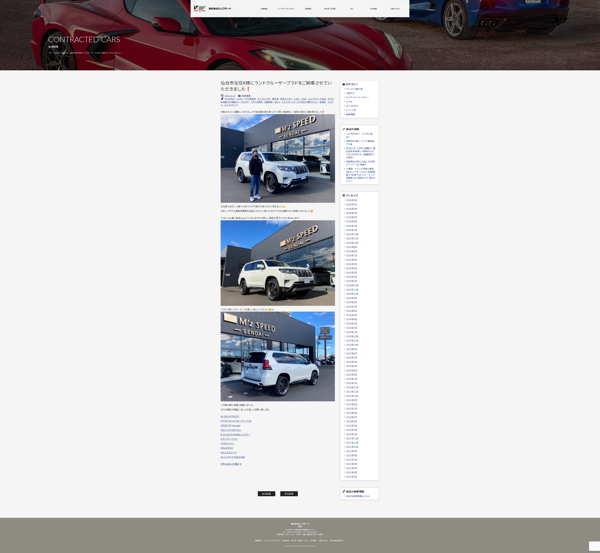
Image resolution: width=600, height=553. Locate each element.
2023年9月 (351, 349)
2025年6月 (351, 259)
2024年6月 (351, 310)
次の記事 (289, 493)
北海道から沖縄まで (230, 101)
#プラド (224, 420)
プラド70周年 (257, 101)
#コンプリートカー (229, 438)
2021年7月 (351, 459)
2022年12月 (352, 387)
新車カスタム (286, 98)
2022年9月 (351, 400)
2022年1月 (351, 434)
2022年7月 (351, 408)
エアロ (331, 98)
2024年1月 (351, 332)
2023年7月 (351, 357)
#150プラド (226, 425)
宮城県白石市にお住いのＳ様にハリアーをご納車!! (360, 163)
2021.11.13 (230, 95)
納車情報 (246, 95)
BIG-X (277, 101)
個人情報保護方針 (336, 540)
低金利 (323, 101)
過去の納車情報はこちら (358, 496)
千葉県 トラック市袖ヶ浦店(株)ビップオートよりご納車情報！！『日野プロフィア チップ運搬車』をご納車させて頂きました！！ (360, 174)
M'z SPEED (352, 105)
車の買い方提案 (329, 8)
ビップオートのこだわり (286, 8)
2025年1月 (351, 280)
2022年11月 (352, 391)
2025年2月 (351, 276)
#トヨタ (224, 416)
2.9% (296, 98)
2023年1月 (351, 382)
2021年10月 (352, 446)
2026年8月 (351, 200)
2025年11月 (352, 238)
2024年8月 (351, 302)
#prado (236, 425)
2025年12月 (352, 234)
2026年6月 (351, 208)
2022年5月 (351, 417)
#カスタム (236, 430)
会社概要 (373, 8)
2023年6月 (351, 361)
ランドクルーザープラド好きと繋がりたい (300, 101)
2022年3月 (351, 425)
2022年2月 (351, 429)
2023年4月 (351, 370)
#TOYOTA (233, 416)
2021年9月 (351, 450)
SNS (351, 8)
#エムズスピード (229, 452)
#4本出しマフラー (241, 434)
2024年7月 (351, 306)
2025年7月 (351, 255)
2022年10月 (352, 395)
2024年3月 (351, 323)
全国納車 (268, 101)
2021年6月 (351, 463)
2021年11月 (352, 442)
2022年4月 (351, 421)
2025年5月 (351, 264)
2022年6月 (351, 412)
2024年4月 (351, 319)
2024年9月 (351, 297)
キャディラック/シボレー (357, 97)
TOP (49, 53)
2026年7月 (351, 204)
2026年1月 (351, 229)
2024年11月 (352, 289)
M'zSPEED (230, 98)
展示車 (275, 98)
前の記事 (266, 493)
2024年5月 (351, 314)
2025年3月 (351, 272)
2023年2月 (351, 378)
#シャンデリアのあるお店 (233, 457)
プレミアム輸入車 (354, 88)
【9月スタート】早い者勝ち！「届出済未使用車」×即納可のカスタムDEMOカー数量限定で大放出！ (361, 153)
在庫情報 (308, 8)
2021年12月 (352, 438)
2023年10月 (352, 344)
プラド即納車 (250, 98)
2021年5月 (351, 468)
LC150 (239, 98)
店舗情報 (264, 8)
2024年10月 (352, 293)
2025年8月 (351, 251)
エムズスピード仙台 (317, 98)
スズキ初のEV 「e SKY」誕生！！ (359, 135)
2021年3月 (351, 476)
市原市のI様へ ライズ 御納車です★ (360, 142)
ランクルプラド (264, 98)
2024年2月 (351, 327)
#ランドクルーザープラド (240, 420)
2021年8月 (351, 455)
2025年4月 (351, 268)
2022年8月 (351, 404)
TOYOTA (245, 101)
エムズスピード (231, 104)
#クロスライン (227, 443)
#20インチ (226, 430)
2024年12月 (352, 285)
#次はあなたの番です (231, 463)
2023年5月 (351, 365)
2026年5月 (351, 212)
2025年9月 (351, 246)
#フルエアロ (226, 434)
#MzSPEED (227, 447)
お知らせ (350, 92)
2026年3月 (351, 221)
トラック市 (351, 110)
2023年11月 (352, 340)
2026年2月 (351, 225)
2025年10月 (352, 242)
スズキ (349, 101)
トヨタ (303, 98)
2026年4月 (351, 217)
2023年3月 (351, 374)
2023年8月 (351, 353)
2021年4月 (351, 472)
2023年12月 (352, 336)
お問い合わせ (395, 8)
